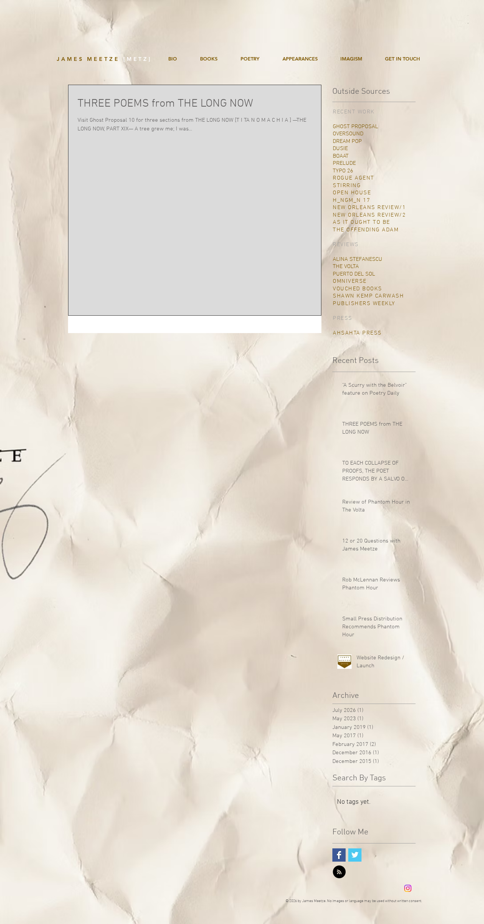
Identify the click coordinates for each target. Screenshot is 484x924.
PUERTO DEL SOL (354, 274)
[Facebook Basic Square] (339, 855)
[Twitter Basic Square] (354, 855)
